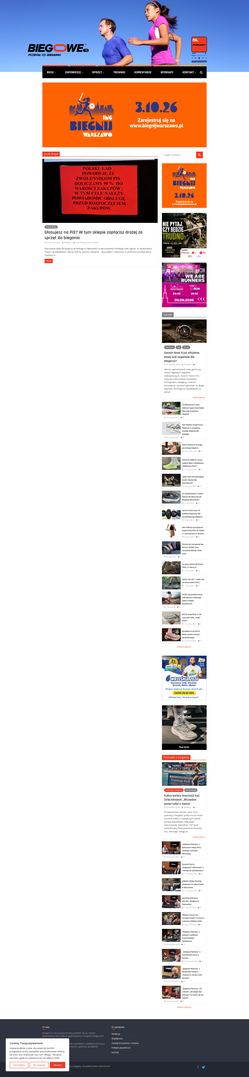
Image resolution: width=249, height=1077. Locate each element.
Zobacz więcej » (184, 646)
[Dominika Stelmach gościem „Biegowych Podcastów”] (171, 896)
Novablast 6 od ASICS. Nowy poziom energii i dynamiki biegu (191, 634)
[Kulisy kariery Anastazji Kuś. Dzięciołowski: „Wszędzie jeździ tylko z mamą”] (184, 763)
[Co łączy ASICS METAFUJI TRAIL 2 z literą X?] (171, 562)
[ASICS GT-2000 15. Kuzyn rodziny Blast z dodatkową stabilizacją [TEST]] (171, 458)
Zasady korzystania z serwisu (125, 1043)
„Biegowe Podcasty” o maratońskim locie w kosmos (191, 955)
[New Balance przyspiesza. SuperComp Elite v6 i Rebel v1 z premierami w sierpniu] (171, 526)
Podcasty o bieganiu (176, 757)
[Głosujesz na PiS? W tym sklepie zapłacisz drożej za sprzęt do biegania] (100, 160)
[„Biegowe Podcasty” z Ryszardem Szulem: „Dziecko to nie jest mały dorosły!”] (171, 967)
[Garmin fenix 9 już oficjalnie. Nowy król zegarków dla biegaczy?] (184, 321)
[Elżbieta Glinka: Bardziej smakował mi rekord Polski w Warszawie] (171, 879)
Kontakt (188, 72)
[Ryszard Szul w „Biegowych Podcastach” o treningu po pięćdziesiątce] (171, 862)
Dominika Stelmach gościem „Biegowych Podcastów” (190, 901)
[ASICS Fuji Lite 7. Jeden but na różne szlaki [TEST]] (171, 578)
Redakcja (67, 242)
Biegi (50, 72)
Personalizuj (19, 1065)
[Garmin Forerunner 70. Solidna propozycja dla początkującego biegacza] (171, 509)
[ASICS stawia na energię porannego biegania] (171, 443)
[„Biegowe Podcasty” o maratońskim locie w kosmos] (171, 950)
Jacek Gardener (92, 242)
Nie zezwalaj (39, 1065)
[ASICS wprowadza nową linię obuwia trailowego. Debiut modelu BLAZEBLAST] (171, 593)
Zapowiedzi (73, 72)
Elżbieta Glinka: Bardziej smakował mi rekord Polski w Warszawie (193, 884)
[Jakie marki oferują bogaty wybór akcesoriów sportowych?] (171, 475)
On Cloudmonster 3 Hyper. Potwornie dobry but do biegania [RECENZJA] (192, 497)
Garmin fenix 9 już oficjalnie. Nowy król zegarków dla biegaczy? (182, 357)
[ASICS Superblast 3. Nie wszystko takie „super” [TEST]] (171, 613)
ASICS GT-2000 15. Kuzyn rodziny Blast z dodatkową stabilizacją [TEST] (193, 463)
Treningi (119, 72)
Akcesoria (170, 347)
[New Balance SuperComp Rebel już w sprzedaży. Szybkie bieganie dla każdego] (171, 423)
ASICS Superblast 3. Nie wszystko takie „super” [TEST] (192, 617)
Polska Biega (51, 227)
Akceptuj (58, 1065)
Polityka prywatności (121, 1047)
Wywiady (167, 72)
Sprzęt (97, 72)
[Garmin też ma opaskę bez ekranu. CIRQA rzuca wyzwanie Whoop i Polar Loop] (171, 542)
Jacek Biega (80, 242)
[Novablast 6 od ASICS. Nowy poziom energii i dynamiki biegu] (171, 629)
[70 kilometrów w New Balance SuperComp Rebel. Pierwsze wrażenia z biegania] (171, 403)
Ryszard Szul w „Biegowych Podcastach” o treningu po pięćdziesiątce (193, 867)
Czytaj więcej (198, 397)
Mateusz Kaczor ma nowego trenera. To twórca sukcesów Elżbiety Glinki (193, 918)
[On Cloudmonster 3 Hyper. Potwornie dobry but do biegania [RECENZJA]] (171, 492)
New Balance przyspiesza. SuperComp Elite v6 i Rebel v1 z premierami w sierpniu (193, 530)
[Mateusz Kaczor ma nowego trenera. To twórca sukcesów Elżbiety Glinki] (171, 913)
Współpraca (117, 1038)
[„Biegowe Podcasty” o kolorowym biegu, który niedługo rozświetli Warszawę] (171, 842)
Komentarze (143, 72)
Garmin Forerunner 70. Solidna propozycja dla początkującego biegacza (192, 513)
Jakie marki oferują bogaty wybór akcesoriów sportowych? (193, 480)
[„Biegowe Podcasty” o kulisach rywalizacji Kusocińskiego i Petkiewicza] (171, 930)
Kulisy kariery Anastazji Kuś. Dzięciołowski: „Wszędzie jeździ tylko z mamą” (182, 799)
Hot (178, 347)
